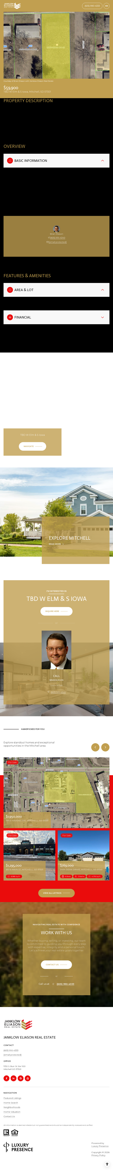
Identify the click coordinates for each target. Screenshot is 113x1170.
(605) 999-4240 (57, 237)
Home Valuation (12, 1111)
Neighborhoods (12, 1107)
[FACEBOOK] (6, 1078)
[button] (56, 964)
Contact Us (92, 6)
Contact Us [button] (9, 1116)
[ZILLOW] (28, 1078)
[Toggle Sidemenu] (106, 6)
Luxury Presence (100, 1146)
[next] (105, 747)
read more (55, 544)
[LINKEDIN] (13, 1078)
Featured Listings (12, 1098)
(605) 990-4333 (65, 984)
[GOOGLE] (21, 1078)
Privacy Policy (98, 1155)
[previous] (95, 747)
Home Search (11, 1102)
